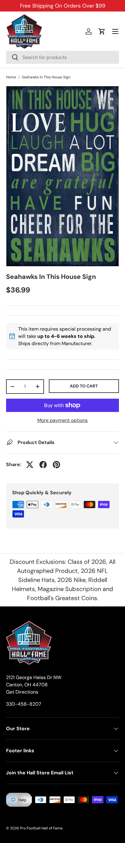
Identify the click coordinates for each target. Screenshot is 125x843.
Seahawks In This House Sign (46, 77)
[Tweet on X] (29, 464)
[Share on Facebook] (43, 464)
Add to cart (84, 386)
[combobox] (62, 57)
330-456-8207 (23, 704)
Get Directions (22, 692)
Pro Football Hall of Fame (41, 828)
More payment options (62, 420)
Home (11, 77)
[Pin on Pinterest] (56, 464)
